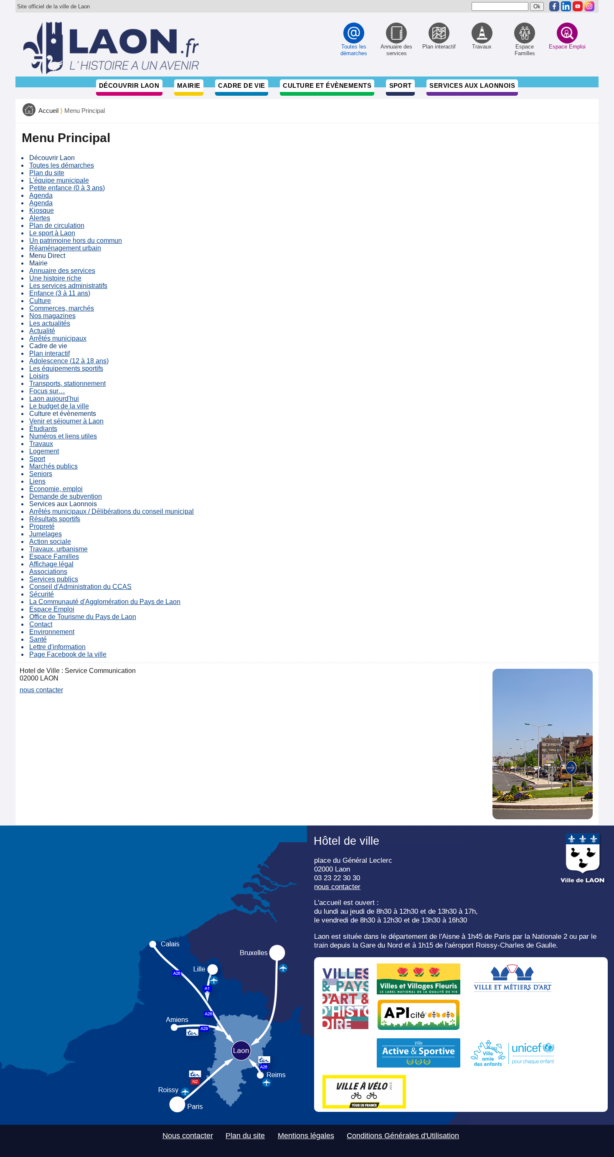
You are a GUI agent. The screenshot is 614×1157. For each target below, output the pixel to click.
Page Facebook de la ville (68, 654)
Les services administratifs (68, 285)
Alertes (39, 218)
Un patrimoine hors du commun (75, 240)
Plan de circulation (56, 225)
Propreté (42, 526)
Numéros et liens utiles (63, 436)
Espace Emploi (51, 609)
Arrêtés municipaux (57, 338)
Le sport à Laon (52, 233)
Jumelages (45, 534)
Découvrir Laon (129, 85)
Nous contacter (187, 1136)
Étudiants (43, 428)
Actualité (42, 330)
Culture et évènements (327, 85)
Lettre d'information (57, 646)
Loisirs (39, 376)
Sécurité (41, 594)
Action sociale (50, 541)
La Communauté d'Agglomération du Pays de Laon (104, 601)
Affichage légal (51, 564)
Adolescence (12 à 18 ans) (69, 360)
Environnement (51, 631)
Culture (40, 300)
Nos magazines (52, 315)
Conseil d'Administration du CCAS (80, 586)
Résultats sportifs (54, 518)
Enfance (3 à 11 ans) (59, 293)
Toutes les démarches (61, 165)
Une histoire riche (55, 278)
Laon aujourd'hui (54, 398)
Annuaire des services (62, 270)
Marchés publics (53, 466)
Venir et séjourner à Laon (66, 421)
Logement (44, 451)
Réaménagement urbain (65, 248)
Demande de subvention (65, 496)
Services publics (53, 579)
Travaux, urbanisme (58, 549)
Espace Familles (54, 556)
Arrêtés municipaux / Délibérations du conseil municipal (111, 511)
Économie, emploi (56, 488)
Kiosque (41, 210)
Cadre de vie (241, 85)
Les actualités (49, 323)
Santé (38, 639)
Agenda (41, 195)
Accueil (48, 110)
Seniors (40, 473)
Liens (37, 481)
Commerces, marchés (61, 308)
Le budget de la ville (59, 406)
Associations (48, 571)
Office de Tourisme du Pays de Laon (82, 616)
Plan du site (46, 172)
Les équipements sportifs (66, 368)
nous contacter (41, 689)
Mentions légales (306, 1136)
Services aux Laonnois (472, 85)
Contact (40, 624)
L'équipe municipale (59, 180)
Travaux (41, 443)
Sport (400, 85)
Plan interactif (49, 353)
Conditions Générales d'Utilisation (403, 1136)
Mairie (188, 85)
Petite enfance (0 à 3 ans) (67, 187)
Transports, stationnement (67, 383)
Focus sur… (47, 391)
